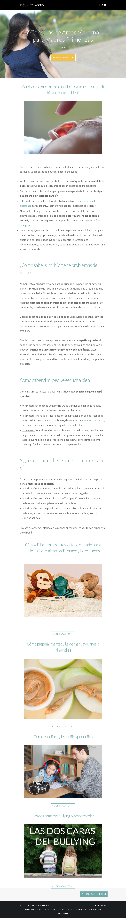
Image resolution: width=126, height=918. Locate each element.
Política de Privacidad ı (75, 909)
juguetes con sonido (93, 420)
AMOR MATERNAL (35, 5)
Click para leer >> (63, 634)
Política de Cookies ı (50, 909)
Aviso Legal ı (32, 909)
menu (101, 5)
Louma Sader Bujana (36, 905)
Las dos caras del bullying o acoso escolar (63, 815)
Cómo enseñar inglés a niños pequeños (63, 736)
